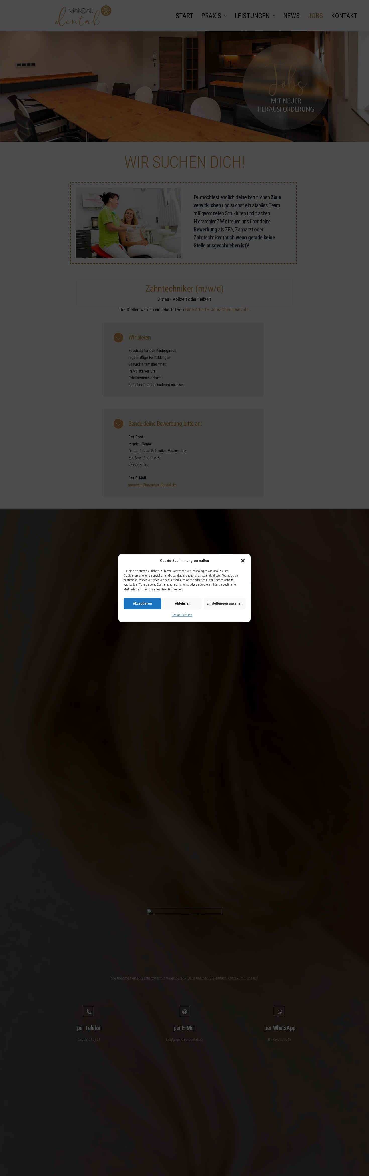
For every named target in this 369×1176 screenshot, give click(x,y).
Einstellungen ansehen (225, 603)
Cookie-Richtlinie (182, 615)
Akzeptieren (142, 603)
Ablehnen (182, 603)
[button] (242, 560)
